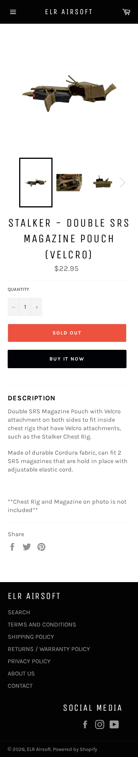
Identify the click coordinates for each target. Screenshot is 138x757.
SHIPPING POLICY (31, 636)
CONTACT (20, 685)
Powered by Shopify (75, 749)
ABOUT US (21, 673)
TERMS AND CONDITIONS (42, 624)
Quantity (18, 289)
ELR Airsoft (69, 11)
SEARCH (19, 612)
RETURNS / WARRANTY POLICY (49, 649)
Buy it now (67, 359)
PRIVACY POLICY (29, 661)
